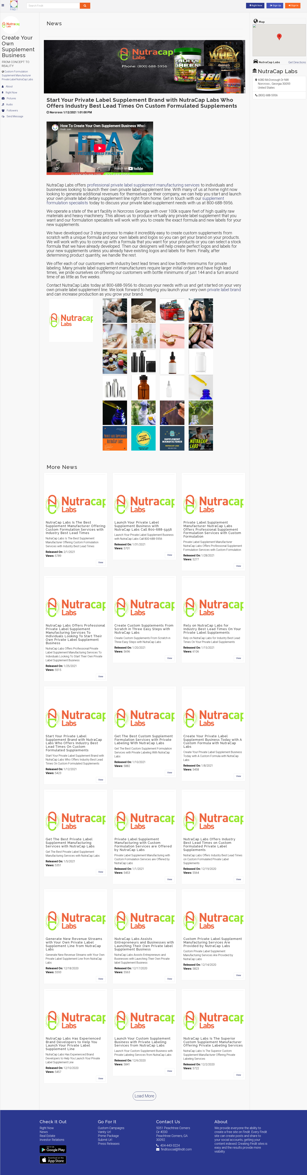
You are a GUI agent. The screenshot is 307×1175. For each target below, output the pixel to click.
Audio (9, 104)
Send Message (14, 116)
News (44, 1132)
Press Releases (109, 1143)
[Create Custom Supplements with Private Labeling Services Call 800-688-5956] (201, 310)
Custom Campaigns (111, 1128)
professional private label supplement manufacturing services (143, 185)
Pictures (11, 98)
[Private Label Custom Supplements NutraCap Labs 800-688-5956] (115, 438)
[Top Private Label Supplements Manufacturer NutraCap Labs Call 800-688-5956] (201, 387)
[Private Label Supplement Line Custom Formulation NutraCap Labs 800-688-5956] (172, 387)
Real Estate (47, 1136)
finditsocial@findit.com (176, 1149)
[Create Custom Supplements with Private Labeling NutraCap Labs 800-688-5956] (143, 438)
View (100, 562)
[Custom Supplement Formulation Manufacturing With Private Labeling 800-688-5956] (172, 413)
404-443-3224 (170, 1145)
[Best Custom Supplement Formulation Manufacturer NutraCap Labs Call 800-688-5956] (172, 336)
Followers (12, 110)
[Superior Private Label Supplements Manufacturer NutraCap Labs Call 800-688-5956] (115, 336)
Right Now (11, 92)
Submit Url (105, 1140)
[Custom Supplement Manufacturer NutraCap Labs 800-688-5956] (172, 438)
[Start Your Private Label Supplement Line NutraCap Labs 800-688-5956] (201, 438)
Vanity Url (104, 1132)
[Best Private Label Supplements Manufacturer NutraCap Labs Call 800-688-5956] (115, 310)
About (9, 86)
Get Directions (297, 62)
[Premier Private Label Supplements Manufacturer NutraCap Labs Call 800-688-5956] (115, 361)
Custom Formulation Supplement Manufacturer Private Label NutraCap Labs (17, 75)
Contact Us (168, 1121)
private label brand (224, 289)
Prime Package (108, 1136)
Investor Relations (52, 1140)
